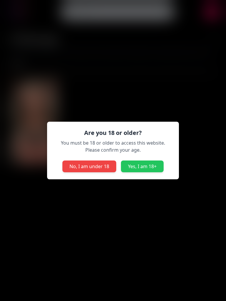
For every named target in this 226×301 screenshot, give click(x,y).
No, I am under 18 (89, 166)
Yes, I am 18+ (142, 166)
